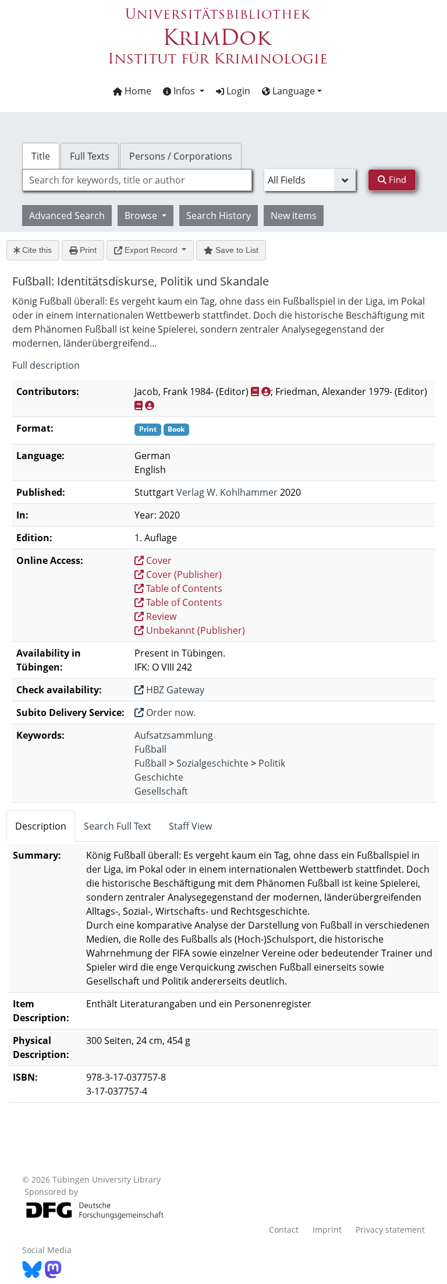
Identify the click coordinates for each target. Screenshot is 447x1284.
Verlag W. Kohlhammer (227, 492)
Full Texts (89, 156)
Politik (271, 763)
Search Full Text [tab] (117, 826)
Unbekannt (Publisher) (194, 630)
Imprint (327, 1229)
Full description (46, 365)
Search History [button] (218, 215)
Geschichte (158, 777)
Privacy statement (390, 1229)
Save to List (235, 250)
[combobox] (136, 180)
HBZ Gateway (174, 689)
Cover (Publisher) (183, 574)
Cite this (36, 250)
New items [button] (294, 215)
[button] (183, 91)
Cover (158, 560)
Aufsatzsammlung (173, 735)
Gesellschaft (161, 791)
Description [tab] (40, 826)
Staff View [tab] (190, 826)
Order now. (170, 712)
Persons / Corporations (180, 156)
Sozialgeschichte (212, 763)
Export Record (151, 250)
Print (87, 250)
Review (160, 616)
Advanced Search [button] (67, 215)
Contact (284, 1229)
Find (396, 179)
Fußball (150, 749)
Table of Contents (183, 588)
